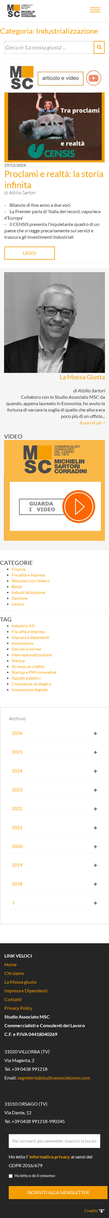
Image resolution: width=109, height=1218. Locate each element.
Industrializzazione (28, 592)
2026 (17, 733)
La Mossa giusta (20, 982)
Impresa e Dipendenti (25, 990)
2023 (17, 789)
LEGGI (29, 253)
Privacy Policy (18, 1008)
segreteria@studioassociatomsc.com (53, 1077)
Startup (18, 660)
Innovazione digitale (30, 689)
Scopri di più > (92, 422)
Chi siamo (14, 973)
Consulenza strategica (31, 683)
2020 (17, 846)
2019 (17, 864)
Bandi (17, 586)
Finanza (19, 569)
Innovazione (22, 643)
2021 (17, 827)
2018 (17, 883)
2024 (17, 770)
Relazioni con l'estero (31, 580)
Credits (91, 1210)
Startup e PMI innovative (34, 672)
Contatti (13, 999)
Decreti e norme (26, 648)
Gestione (20, 598)
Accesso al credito (28, 666)
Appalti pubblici (26, 678)
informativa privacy (49, 1156)
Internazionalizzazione (32, 654)
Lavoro (18, 603)
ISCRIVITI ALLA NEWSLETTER (58, 1192)
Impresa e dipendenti (30, 637)
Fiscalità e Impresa (28, 574)
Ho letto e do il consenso (35, 1175)
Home (10, 964)
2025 (17, 751)
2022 (17, 808)
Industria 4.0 (23, 625)
